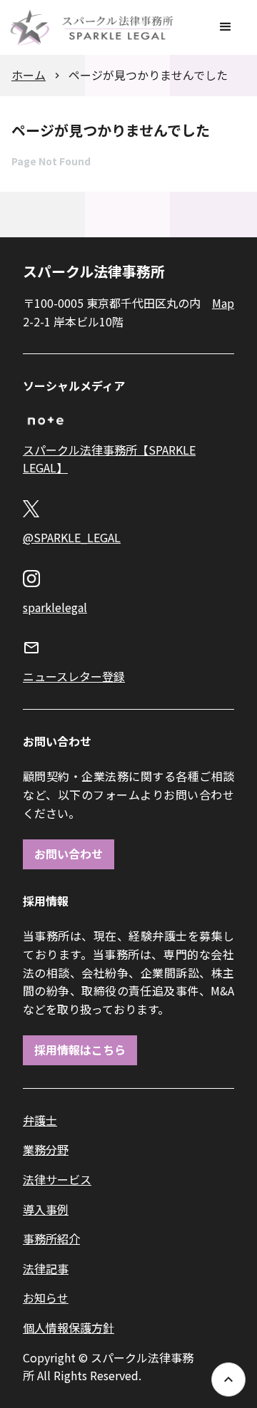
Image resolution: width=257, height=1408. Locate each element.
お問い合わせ (68, 853)
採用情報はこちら (80, 1049)
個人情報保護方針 (68, 1327)
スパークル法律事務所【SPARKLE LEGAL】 (109, 459)
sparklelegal (55, 607)
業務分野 (46, 1149)
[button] (225, 27)
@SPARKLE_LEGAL (72, 537)
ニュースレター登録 (74, 676)
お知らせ (46, 1297)
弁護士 (40, 1120)
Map (223, 302)
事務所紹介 (51, 1238)
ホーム (28, 74)
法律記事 (46, 1268)
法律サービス (57, 1179)
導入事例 (46, 1209)
